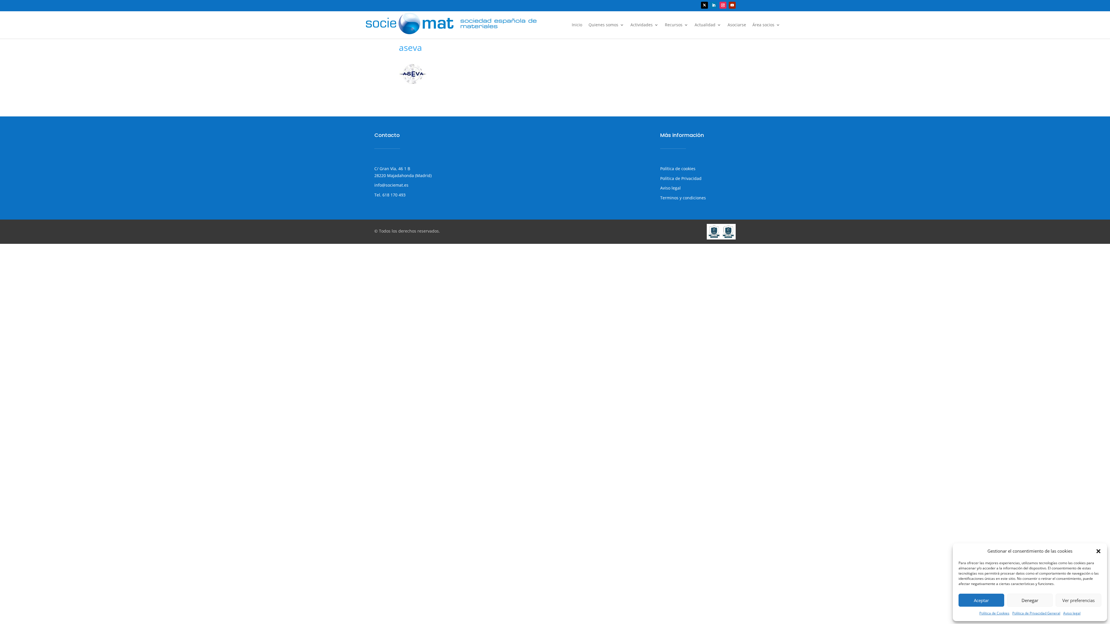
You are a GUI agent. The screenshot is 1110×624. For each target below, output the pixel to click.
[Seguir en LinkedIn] (713, 5)
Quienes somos (603, 25)
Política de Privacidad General (1036, 613)
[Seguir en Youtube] (732, 5)
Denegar (1030, 600)
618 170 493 (393, 195)
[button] (1098, 551)
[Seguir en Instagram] (722, 5)
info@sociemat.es (391, 185)
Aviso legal (1072, 613)
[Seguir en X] (704, 5)
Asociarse (737, 25)
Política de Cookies (994, 613)
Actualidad (705, 25)
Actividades (641, 25)
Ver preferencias (1078, 600)
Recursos (673, 25)
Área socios (763, 25)
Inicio (577, 25)
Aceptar (981, 600)
